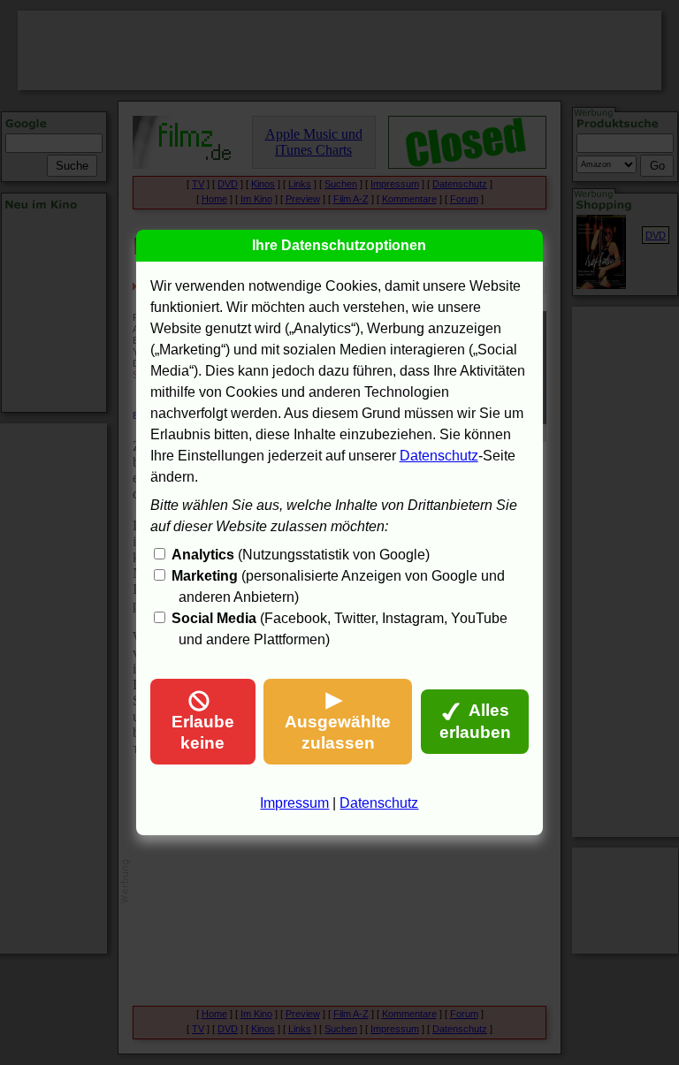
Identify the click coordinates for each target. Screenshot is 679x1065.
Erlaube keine (203, 732)
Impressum (294, 802)
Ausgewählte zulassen (338, 732)
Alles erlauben (475, 721)
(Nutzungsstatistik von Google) (301, 554)
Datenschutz (439, 455)
